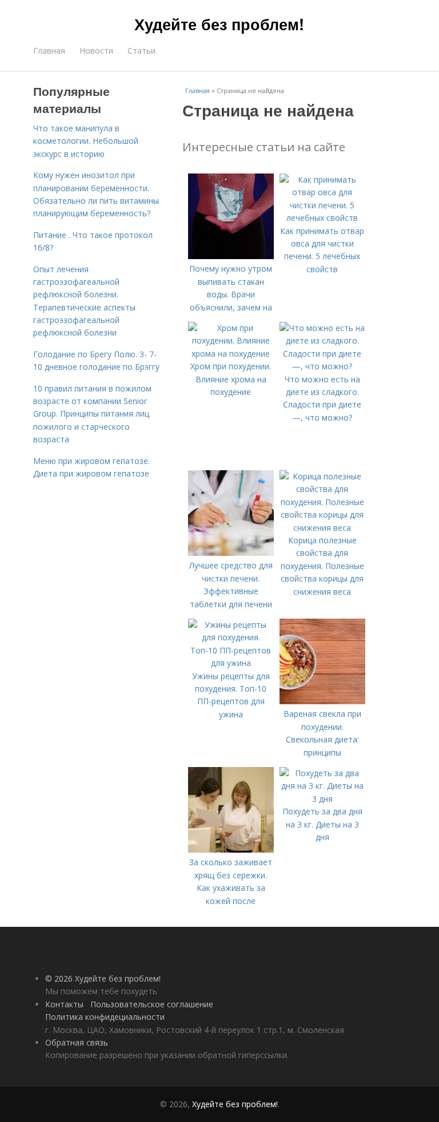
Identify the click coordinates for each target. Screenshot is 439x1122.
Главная (49, 50)
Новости (96, 50)
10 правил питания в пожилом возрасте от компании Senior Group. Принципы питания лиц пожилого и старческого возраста (92, 414)
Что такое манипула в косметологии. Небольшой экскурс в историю (85, 141)
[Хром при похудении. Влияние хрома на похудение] (231, 353)
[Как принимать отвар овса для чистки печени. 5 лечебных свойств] (322, 217)
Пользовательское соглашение (151, 1004)
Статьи (141, 50)
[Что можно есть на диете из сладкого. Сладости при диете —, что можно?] (322, 366)
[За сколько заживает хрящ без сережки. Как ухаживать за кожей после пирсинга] (231, 849)
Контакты (64, 1004)
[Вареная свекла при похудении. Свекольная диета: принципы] (322, 701)
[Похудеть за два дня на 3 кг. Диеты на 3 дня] (322, 798)
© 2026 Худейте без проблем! (103, 978)
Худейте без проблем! (219, 24)
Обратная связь (76, 1042)
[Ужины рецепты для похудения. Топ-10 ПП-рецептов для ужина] (231, 662)
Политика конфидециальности (105, 1016)
